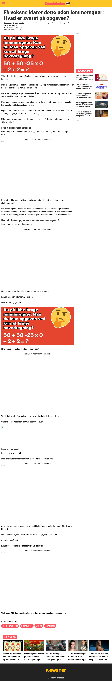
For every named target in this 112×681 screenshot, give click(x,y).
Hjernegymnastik (18, 23)
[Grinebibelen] (55, 3)
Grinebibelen (7, 23)
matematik (50, 626)
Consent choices (56, 678)
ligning (39, 626)
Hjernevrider (26, 626)
